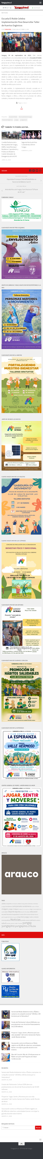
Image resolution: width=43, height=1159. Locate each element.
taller (16, 923)
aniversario (14, 903)
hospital (15, 917)
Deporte (11, 911)
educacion (33, 912)
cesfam (33, 906)
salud (4, 923)
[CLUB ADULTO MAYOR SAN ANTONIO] (21, 654)
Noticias (5, 13)
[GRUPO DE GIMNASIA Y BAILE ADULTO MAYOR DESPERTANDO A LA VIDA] (21, 348)
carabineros (26, 906)
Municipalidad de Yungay (25, 117)
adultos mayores (6, 904)
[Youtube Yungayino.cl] (37, 170)
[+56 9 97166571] (40, 170)
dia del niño (23, 912)
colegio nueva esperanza (35, 909)
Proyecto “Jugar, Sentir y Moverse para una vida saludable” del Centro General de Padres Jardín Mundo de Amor (25, 1035)
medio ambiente (34, 917)
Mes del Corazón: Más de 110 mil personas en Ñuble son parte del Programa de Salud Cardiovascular (25, 1056)
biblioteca (30, 903)
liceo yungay (25, 917)
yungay (16, 120)
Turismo (20, 923)
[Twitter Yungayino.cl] (33, 170)
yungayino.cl (23, 120)
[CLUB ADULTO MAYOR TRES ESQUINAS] (21, 278)
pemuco (33, 920)
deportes (17, 912)
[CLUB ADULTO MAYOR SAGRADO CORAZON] (21, 721)
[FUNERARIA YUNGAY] (21, 221)
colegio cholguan (13, 909)
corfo (3, 912)
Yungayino (7, 29)
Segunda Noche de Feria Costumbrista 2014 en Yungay (29, 144)
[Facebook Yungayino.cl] (30, 170)
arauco (20, 904)
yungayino (8, 926)
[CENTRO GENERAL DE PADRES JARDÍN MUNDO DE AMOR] (21, 846)
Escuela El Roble (13, 117)
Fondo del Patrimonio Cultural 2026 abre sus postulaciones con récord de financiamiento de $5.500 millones (25, 1024)
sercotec (8, 923)
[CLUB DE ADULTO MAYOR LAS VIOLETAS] (21, 534)
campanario (17, 906)
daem (6, 912)
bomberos (9, 906)
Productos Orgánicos (7, 120)
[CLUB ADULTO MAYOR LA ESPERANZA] (21, 779)
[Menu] (40, 2)
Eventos (22, 914)
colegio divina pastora (24, 909)
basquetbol (25, 903)
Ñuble (33, 926)
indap (19, 917)
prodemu (38, 920)
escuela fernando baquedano (10, 914)
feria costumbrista (29, 914)
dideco (28, 912)
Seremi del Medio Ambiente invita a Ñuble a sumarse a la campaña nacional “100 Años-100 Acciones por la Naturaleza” (25, 1014)
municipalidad (6, 920)
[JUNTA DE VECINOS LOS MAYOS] (21, 470)
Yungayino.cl (6, 2)
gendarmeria (9, 917)
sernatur (13, 923)
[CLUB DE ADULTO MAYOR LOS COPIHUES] (21, 598)
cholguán (5, 909)
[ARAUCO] (21, 894)
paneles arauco (25, 920)
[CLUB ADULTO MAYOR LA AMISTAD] (21, 412)
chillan (37, 906)
